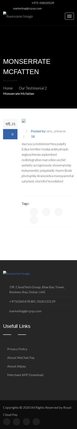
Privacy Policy (17, 349)
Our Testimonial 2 (33, 88)
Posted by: (48, 131)
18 (32, 136)
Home (8, 88)
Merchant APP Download (25, 375)
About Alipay (16, 366)
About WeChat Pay (20, 357)
